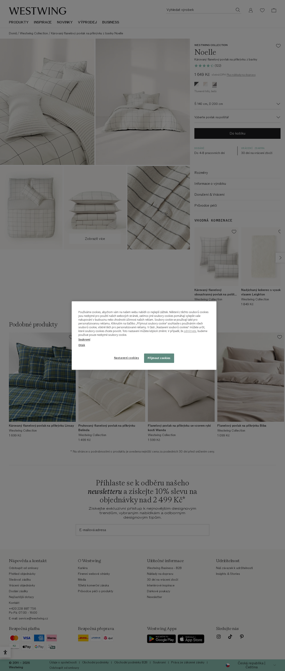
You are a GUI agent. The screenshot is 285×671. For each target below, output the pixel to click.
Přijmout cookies (159, 358)
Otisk (81, 345)
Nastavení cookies (126, 357)
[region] (144, 335)
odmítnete (190, 331)
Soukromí (84, 339)
